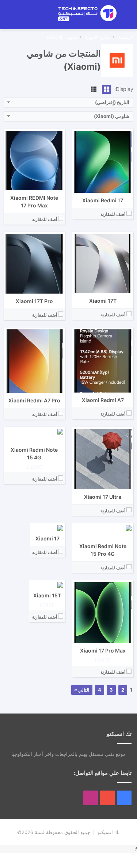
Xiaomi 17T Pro (34, 301)
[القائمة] (128, 17)
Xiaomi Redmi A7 (103, 400)
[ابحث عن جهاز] (35, 17)
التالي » (82, 690)
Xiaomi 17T (103, 301)
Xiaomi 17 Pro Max (103, 650)
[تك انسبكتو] (87, 13)
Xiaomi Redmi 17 (102, 200)
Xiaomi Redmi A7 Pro (34, 400)
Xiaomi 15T (47, 595)
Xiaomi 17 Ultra (102, 497)
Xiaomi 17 (47, 538)
